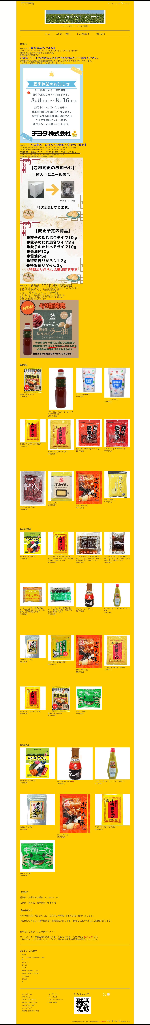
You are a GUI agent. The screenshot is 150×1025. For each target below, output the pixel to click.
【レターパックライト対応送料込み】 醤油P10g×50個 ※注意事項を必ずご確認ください (60, 610)
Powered (103, 1021)
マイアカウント (115, 3)
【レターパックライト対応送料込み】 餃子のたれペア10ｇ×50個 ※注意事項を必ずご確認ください (89, 558)
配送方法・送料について (29, 1002)
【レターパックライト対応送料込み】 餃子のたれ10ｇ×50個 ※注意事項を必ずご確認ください (117, 558)
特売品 (24, 954)
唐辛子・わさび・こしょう (30, 970)
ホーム (47, 34)
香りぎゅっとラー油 (83, 609)
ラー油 (24, 968)
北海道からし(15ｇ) (26, 660)
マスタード (25, 962)
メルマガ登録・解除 (28, 1005)
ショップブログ (27, 1008)
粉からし (24, 965)
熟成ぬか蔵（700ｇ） (55, 713)
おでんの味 (25, 976)
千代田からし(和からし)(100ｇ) (30, 711)
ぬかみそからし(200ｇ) (27, 556)
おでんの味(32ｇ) (82, 670)
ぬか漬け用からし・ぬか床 (30, 973)
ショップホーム (27, 994)
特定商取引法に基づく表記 (30, 1011)
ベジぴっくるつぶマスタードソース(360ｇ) (109, 781)
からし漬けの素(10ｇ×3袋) (57, 662)
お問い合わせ (100, 34)
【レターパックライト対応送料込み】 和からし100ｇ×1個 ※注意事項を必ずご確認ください (60, 558)
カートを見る (53, 997)
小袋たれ (24, 979)
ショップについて (83, 34)
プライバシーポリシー (56, 999)
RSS (50, 1002)
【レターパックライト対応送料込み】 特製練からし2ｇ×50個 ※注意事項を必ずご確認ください (32, 610)
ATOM (55, 1002)
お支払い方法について (29, 999)
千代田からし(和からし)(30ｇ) (114, 667)
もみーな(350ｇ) (81, 711)
